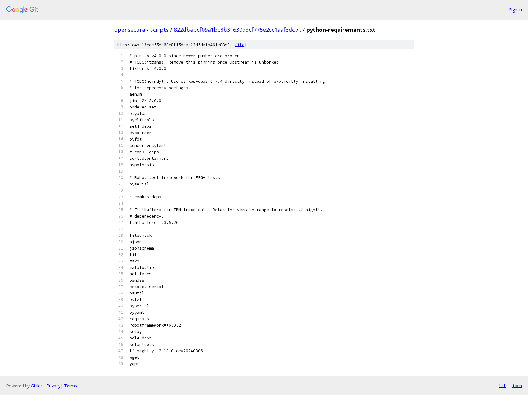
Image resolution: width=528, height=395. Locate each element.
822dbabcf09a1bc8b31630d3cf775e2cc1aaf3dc (234, 29)
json (517, 385)
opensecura (129, 29)
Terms (70, 386)
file (239, 44)
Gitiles (37, 386)
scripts (159, 29)
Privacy (53, 386)
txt (502, 385)
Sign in (515, 10)
